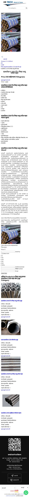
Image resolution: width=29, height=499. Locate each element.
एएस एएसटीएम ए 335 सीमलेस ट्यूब (9, 340)
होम (2, 63)
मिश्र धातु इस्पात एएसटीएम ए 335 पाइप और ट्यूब (11, 66)
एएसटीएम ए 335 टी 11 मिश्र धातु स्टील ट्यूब (11, 301)
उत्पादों (2, 65)
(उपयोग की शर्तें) (22, 494)
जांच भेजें (5, 59)
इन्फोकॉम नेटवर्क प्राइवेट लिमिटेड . (11, 495)
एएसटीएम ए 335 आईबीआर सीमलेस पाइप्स (11, 413)
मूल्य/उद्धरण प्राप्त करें (5, 80)
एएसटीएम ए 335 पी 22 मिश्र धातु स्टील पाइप (12, 374)
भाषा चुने (22, 487)
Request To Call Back (7, 61)
